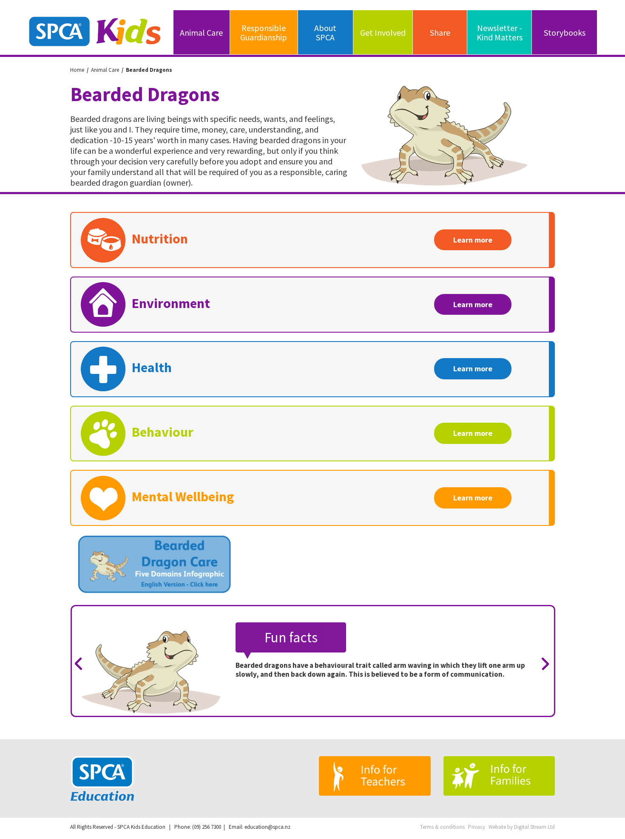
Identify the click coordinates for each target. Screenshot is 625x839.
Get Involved (383, 32)
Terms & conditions (442, 827)
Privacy (476, 827)
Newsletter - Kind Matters (500, 32)
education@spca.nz (267, 827)
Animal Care (201, 32)
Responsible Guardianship (263, 32)
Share (440, 32)
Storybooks (564, 32)
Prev (81, 664)
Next (548, 664)
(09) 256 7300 (206, 827)
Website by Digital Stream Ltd (522, 827)
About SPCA (325, 32)
